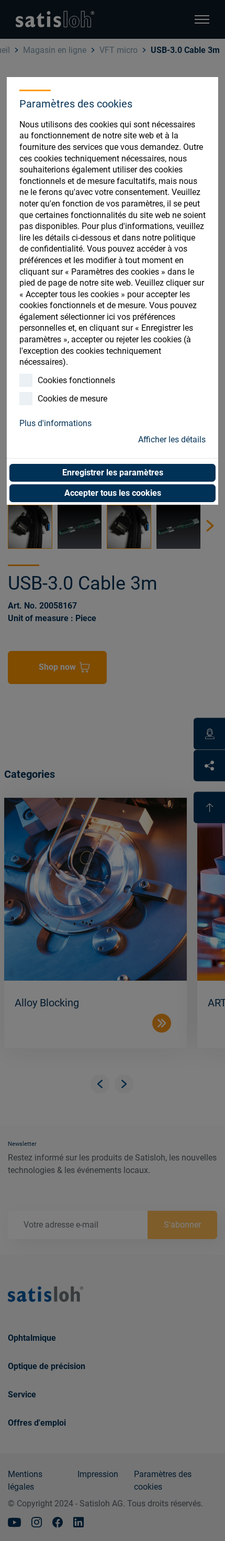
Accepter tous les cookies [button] (112, 493)
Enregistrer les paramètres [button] (112, 473)
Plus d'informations (55, 423)
